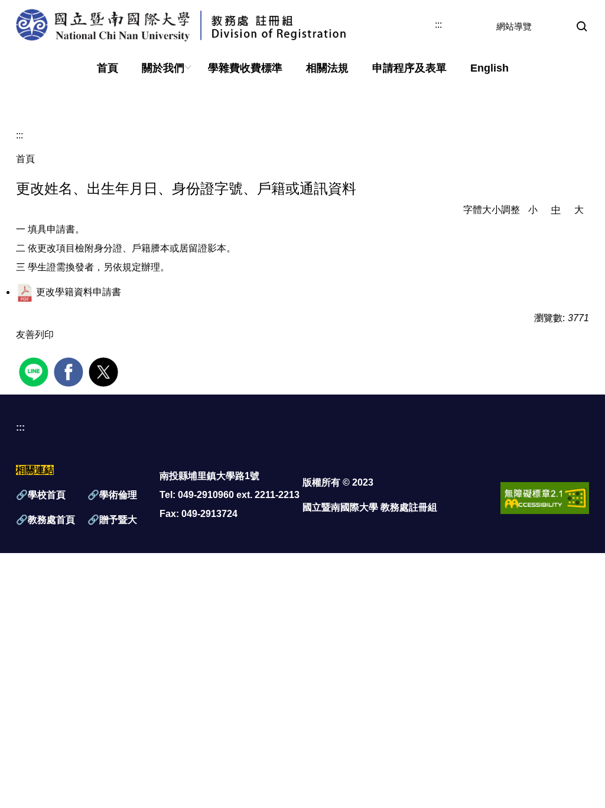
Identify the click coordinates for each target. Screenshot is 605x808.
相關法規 (327, 68)
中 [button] (556, 210)
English (489, 68)
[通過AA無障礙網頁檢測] (544, 497)
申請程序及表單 (409, 68)
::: (438, 25)
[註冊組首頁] (222, 25)
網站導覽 (514, 26)
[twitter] (105, 370)
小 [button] (533, 210)
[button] (582, 27)
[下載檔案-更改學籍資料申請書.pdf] (25, 292)
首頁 (107, 68)
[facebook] (70, 370)
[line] (35, 370)
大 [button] (579, 210)
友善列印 (35, 334)
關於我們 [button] (163, 68)
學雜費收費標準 (245, 68)
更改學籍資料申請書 (78, 292)
